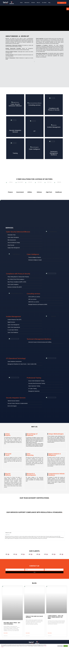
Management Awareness (34, 391)
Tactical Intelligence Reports (34, 257)
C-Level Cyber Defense (13, 329)
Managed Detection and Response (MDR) (37, 304)
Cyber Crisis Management (13, 324)
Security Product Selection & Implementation (18, 403)
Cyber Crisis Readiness (13, 332)
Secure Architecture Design (14, 242)
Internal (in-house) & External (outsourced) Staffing (39, 342)
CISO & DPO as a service (34, 296)
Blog (49, 2)
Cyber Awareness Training (34, 386)
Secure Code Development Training (36, 380)
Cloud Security (11, 245)
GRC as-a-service (32, 299)
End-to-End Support (12, 406)
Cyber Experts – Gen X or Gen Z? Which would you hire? (55, 617)
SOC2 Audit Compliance (13, 284)
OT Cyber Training (32, 388)
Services (33, 2)
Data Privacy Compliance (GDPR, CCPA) (17, 281)
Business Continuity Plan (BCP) (15, 287)
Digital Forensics (11, 322)
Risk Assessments (12, 240)
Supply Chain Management (14, 247)
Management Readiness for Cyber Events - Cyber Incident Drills (22, 364)
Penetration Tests (11, 234)
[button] (67, 9)
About (21, 2)
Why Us (38, 2)
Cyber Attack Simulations (13, 237)
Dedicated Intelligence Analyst (35, 260)
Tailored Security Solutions (13, 400)
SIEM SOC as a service (33, 301)
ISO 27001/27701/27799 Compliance (16, 279)
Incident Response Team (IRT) (14, 319)
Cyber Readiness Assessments (15, 361)
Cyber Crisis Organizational (14, 327)
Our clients (44, 2)
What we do (26, 2)
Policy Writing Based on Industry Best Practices (18, 276)
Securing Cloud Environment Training (36, 383)
